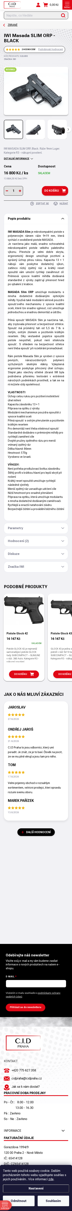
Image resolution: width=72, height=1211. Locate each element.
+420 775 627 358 (24, 1070)
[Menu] (67, 5)
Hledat (63, 15)
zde (51, 1179)
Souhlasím (53, 1201)
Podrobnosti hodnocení (50, 49)
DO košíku (51, 190)
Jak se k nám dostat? (26, 1086)
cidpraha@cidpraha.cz (27, 1078)
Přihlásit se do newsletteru (25, 1007)
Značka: (10, 59)
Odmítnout (18, 1201)
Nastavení (36, 1188)
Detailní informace (16, 158)
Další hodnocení (38, 832)
